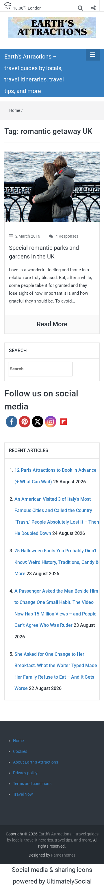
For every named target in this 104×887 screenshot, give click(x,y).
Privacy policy (25, 773)
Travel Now (23, 794)
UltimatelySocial (69, 881)
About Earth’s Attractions (35, 762)
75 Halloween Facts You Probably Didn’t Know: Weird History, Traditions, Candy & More (56, 562)
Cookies (20, 751)
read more (52, 324)
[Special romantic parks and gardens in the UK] (52, 186)
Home (14, 110)
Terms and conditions (32, 783)
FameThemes (63, 855)
